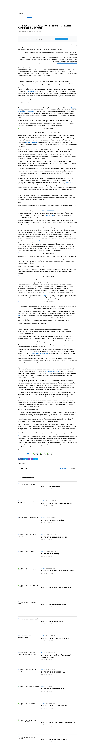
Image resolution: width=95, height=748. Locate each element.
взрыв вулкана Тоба (40, 240)
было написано (47, 295)
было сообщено (49, 215)
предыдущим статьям (48, 210)
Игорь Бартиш (66, 45)
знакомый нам (70, 182)
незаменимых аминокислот (52, 371)
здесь (19, 315)
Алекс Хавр (15, 8)
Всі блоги (9, 8)
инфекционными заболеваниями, (39, 353)
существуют (21, 435)
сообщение (53, 212)
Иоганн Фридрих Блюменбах (26, 111)
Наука (23, 463)
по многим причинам (31, 142)
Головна (4, 8)
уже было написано (30, 91)
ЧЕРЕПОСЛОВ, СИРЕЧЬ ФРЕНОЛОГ (67, 63)
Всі (54, 453)
